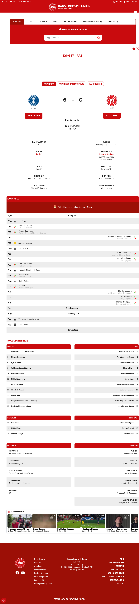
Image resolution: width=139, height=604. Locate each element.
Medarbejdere (40, 570)
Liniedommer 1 (39, 186)
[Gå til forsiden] (69, 7)
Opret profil (131, 2)
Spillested (106, 152)
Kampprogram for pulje (71, 84)
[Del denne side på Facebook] (133, 49)
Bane (39, 167)
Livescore (112, 22)
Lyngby (34, 108)
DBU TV (12, 2)
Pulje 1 (39, 154)
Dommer (106, 176)
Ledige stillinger (41, 573)
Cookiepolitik (40, 580)
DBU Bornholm (116, 563)
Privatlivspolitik (41, 577)
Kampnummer (39, 142)
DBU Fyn (120, 566)
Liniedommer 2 (106, 186)
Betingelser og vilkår (43, 584)
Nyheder (37, 563)
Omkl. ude (106, 167)
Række (106, 142)
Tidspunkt (39, 176)
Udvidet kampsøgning (91, 22)
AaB (112, 108)
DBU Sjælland (117, 580)
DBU (122, 559)
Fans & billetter (24, 2)
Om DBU (4, 2)
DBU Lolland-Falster (113, 577)
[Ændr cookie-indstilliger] (3, 600)
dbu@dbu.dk (78, 570)
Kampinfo (49, 84)
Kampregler (95, 84)
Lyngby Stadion (106, 154)
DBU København (116, 573)
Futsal (120, 584)
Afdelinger (38, 566)
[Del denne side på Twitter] (137, 49)
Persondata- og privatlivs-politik (69, 599)
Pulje (39, 152)
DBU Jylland (117, 570)
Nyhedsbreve (39, 559)
